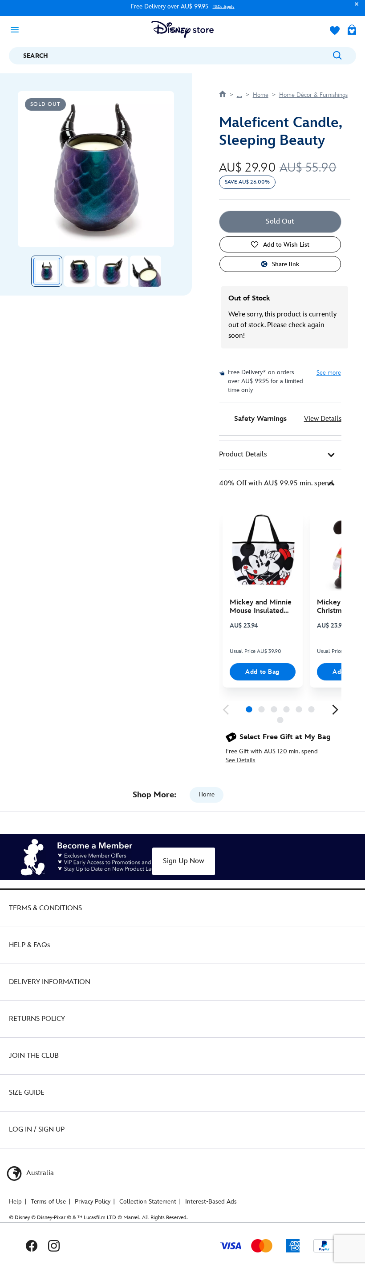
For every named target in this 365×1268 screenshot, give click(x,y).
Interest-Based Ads (211, 1201)
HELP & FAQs (29, 945)
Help (15, 1201)
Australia (39, 1173)
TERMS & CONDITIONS (45, 908)
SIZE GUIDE (27, 1092)
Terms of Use (48, 1201)
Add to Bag (262, 672)
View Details (322, 419)
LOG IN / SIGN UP (37, 1129)
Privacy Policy (92, 1201)
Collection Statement (147, 1201)
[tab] (280, 454)
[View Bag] (352, 30)
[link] (225, 710)
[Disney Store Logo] (182, 29)
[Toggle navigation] (17, 29)
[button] (354, 8)
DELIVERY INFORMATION (49, 982)
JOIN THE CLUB (34, 1056)
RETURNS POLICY (37, 1019)
